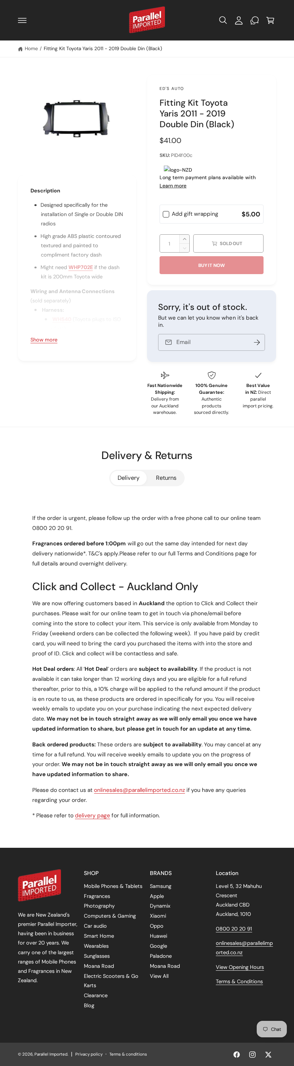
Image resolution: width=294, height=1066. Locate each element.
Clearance (96, 995)
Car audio (95, 926)
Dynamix (160, 906)
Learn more (173, 185)
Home (31, 49)
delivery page (92, 815)
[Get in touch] (254, 20)
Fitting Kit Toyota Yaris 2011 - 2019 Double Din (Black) (103, 49)
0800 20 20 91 (234, 929)
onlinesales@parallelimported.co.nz (139, 790)
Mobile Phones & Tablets (113, 886)
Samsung (160, 886)
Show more (43, 339)
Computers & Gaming (110, 916)
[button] (22, 20)
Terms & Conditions (239, 981)
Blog (89, 1005)
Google (158, 946)
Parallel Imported (50, 1054)
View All (159, 976)
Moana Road (99, 966)
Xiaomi (158, 916)
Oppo (156, 926)
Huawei (158, 936)
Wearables (96, 946)
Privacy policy (88, 1054)
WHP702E (80, 267)
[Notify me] (257, 342)
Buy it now (211, 265)
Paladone (161, 956)
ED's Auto (172, 88)
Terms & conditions (128, 1054)
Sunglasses (97, 956)
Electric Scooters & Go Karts (111, 981)
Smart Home (99, 936)
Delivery (128, 478)
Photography (99, 906)
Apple (157, 896)
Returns (166, 478)
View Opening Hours (240, 967)
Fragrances (97, 896)
